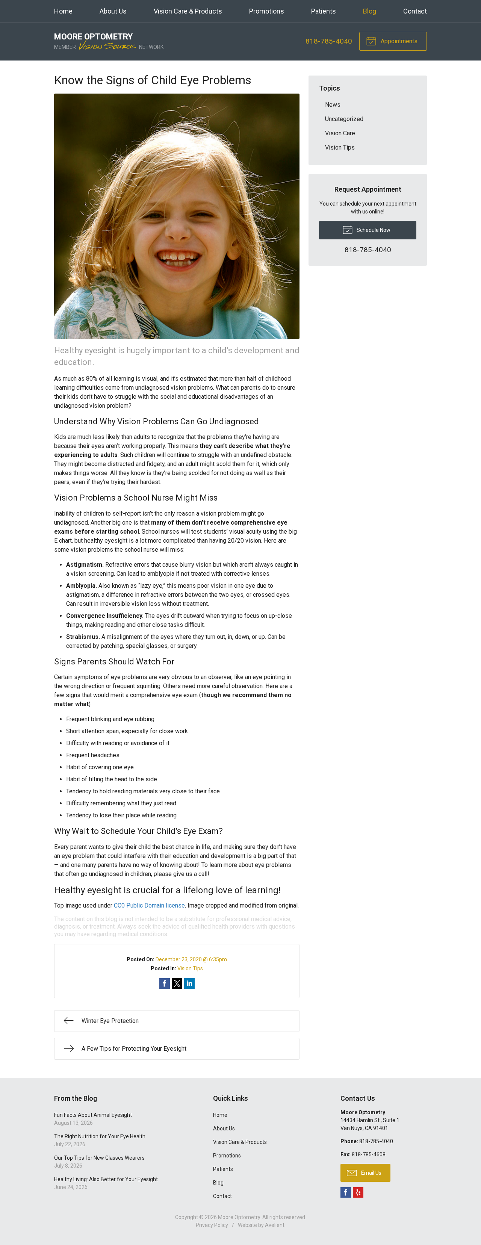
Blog (369, 11)
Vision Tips (190, 968)
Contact (415, 11)
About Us (113, 11)
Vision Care (340, 133)
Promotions (266, 11)
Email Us (370, 1173)
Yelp (358, 1192)
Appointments (398, 41)
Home (63, 11)
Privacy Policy (212, 1225)
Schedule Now (372, 230)
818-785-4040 (329, 41)
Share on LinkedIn (189, 983)
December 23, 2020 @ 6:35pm (191, 959)
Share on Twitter (177, 983)
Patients (323, 11)
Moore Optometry (239, 1217)
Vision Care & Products (188, 11)
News (332, 104)
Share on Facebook (164, 983)
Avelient (274, 1225)
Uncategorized (344, 119)
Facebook (345, 1192)
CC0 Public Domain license (149, 905)
